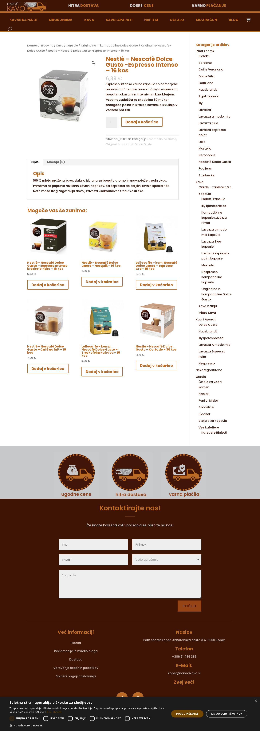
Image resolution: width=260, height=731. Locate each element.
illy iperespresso (213, 206)
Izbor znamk (61, 19)
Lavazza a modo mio (214, 116)
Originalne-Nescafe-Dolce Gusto (129, 144)
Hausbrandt (208, 89)
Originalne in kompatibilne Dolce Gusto (109, 45)
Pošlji (189, 606)
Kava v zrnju (208, 306)
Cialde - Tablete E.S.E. (215, 187)
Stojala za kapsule (213, 421)
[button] (93, 62)
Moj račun (206, 19)
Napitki (151, 19)
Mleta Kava (207, 313)
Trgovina (47, 45)
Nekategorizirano (209, 370)
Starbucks (206, 175)
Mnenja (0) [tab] (56, 162)
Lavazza (205, 110)
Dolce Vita (206, 76)
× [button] (255, 700)
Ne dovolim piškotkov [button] (226, 713)
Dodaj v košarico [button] (47, 284)
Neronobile (207, 155)
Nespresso (207, 363)
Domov (32, 45)
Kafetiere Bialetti (214, 432)
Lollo (202, 142)
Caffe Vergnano (211, 69)
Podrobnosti (54, 712)
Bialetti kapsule (213, 199)
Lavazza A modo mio (214, 345)
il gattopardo (209, 96)
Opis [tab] (34, 162)
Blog (233, 19)
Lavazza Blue (208, 123)
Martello (205, 148)
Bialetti (204, 56)
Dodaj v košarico (141, 122)
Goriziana (206, 83)
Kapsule (72, 45)
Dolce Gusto (208, 325)
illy (201, 103)
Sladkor (204, 414)
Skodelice (206, 407)
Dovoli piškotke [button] (187, 713)
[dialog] (130, 714)
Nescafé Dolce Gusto (161, 139)
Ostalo (177, 19)
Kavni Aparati (119, 19)
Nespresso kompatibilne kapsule (211, 277)
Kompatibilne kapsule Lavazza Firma (214, 217)
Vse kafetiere (209, 427)
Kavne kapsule (23, 19)
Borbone (205, 63)
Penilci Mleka (208, 400)
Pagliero (205, 168)
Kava (89, 19)
